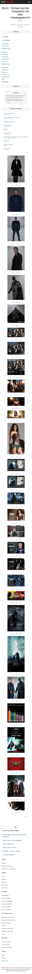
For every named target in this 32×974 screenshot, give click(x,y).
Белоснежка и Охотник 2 (10, 121)
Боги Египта (7, 148)
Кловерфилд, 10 (7, 133)
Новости (4, 863)
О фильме (5, 37)
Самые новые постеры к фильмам (12, 840)
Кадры (4, 64)
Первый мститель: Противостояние (12, 117)
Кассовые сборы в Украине (6, 924)
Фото (5, 8)
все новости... (8, 102)
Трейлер (4, 48)
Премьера (4, 74)
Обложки (4, 43)
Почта (3, 955)
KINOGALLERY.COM (13, 967)
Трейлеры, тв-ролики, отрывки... (12, 851)
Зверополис (6, 140)
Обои (3, 82)
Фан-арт (4, 46)
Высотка (6, 129)
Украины (4, 879)
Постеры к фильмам (7, 901)
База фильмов (5, 895)
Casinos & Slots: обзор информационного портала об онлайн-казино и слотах (15, 96)
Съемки (4, 52)
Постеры (5, 40)
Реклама (4, 958)
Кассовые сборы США (8, 928)
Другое (3, 61)
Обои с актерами (6, 909)
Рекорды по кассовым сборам (7, 933)
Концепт (4, 69)
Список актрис (5, 944)
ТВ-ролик (4, 59)
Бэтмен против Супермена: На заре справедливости (16, 136)
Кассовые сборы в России (8, 920)
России (3, 876)
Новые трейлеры (6, 898)
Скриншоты (5, 77)
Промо (3, 72)
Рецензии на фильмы (9, 854)
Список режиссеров (7, 947)
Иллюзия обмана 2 (8, 113)
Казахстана (4, 887)
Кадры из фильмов (6, 904)
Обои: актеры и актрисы (9, 847)
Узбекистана (5, 885)
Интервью (4, 56)
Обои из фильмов (6, 906)
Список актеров (6, 941)
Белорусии (4, 882)
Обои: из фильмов (8, 844)
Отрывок (4, 54)
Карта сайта (5, 960)
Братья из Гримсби (8, 144)
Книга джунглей (8, 125)
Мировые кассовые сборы (8, 917)
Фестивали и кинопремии (8, 869)
